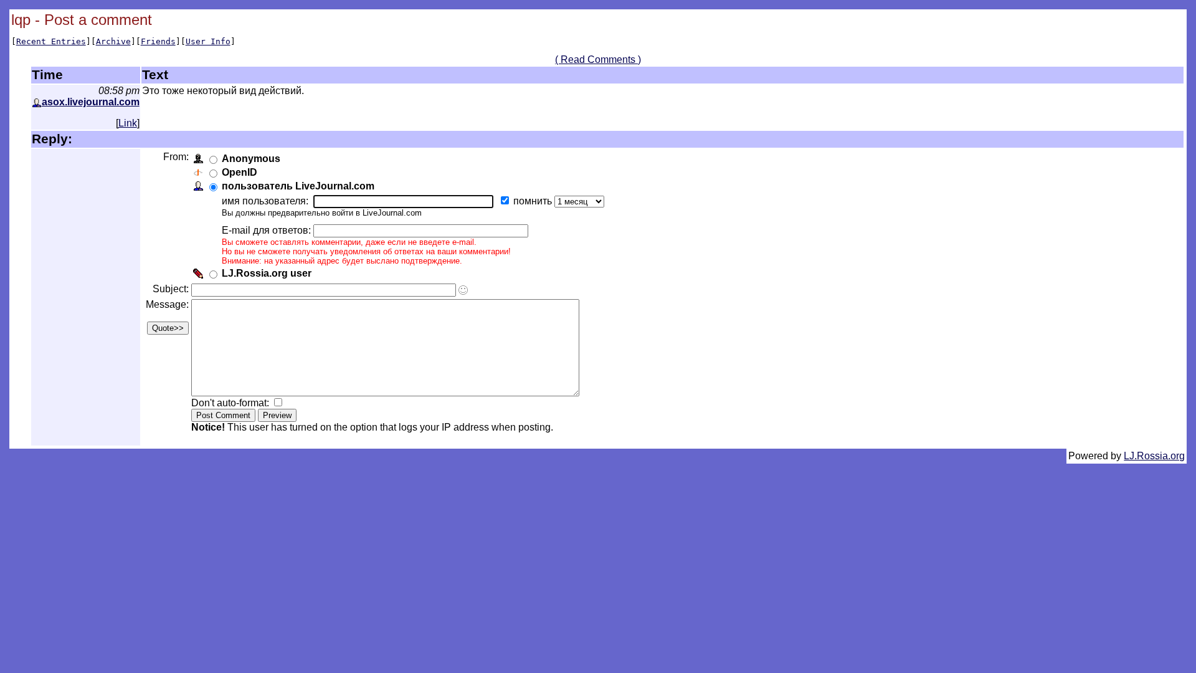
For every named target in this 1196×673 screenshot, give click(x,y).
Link (127, 123)
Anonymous (251, 158)
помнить (533, 201)
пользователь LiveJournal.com (298, 186)
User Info (208, 41)
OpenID (239, 172)
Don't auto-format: (231, 403)
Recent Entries (51, 41)
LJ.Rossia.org (1154, 456)
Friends (158, 41)
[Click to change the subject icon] (463, 290)
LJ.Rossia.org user (266, 273)
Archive (113, 41)
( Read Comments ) (598, 59)
